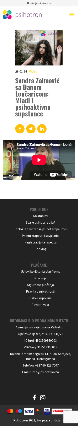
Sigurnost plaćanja (40, 285)
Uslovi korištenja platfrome (40, 271)
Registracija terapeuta (41, 242)
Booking (41, 249)
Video (33, 71)
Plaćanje (40, 278)
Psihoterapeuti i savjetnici (40, 236)
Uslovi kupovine (40, 298)
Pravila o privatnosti (40, 291)
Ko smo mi (40, 216)
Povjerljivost (40, 305)
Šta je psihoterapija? (40, 222)
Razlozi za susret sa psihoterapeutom (41, 229)
